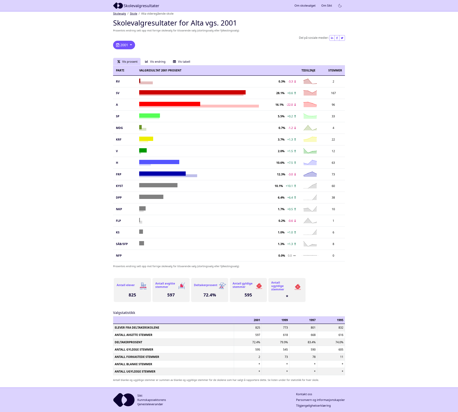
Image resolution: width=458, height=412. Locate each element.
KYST (119, 186)
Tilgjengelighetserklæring (313, 406)
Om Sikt (326, 6)
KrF (118, 139)
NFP (119, 256)
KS (118, 232)
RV (118, 81)
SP (117, 116)
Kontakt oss (304, 394)
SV (117, 93)
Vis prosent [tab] (129, 62)
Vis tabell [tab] (183, 62)
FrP (118, 174)
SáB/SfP (122, 244)
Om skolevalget (305, 6)
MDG (119, 128)
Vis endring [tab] (157, 62)
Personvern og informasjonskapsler (320, 400)
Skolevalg (119, 14)
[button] (340, 5)
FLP (118, 221)
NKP (119, 209)
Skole (133, 14)
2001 (124, 45)
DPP (119, 197)
